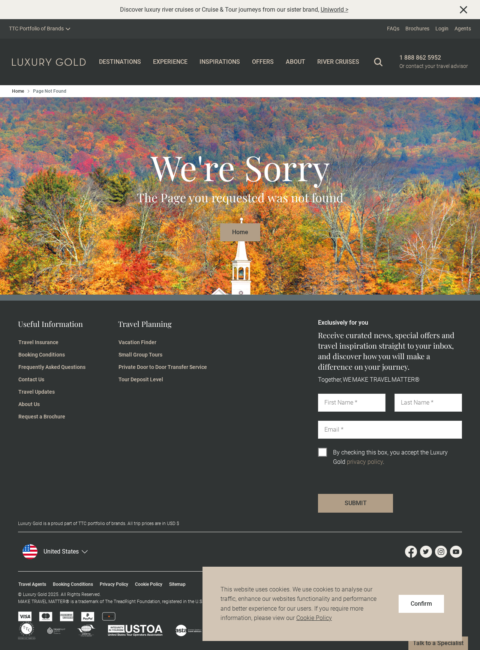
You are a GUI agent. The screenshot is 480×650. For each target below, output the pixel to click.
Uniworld (332, 9)
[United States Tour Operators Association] (129, 630)
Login (441, 29)
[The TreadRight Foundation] (50, 630)
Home (18, 91)
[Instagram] (442, 552)
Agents (462, 29)
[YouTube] (456, 552)
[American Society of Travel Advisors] (182, 630)
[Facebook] (412, 552)
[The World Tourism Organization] (80, 630)
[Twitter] (427, 552)
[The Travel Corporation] (26, 630)
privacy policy (365, 461)
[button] (77, 551)
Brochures (417, 29)
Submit (356, 503)
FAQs (393, 29)
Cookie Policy (314, 617)
